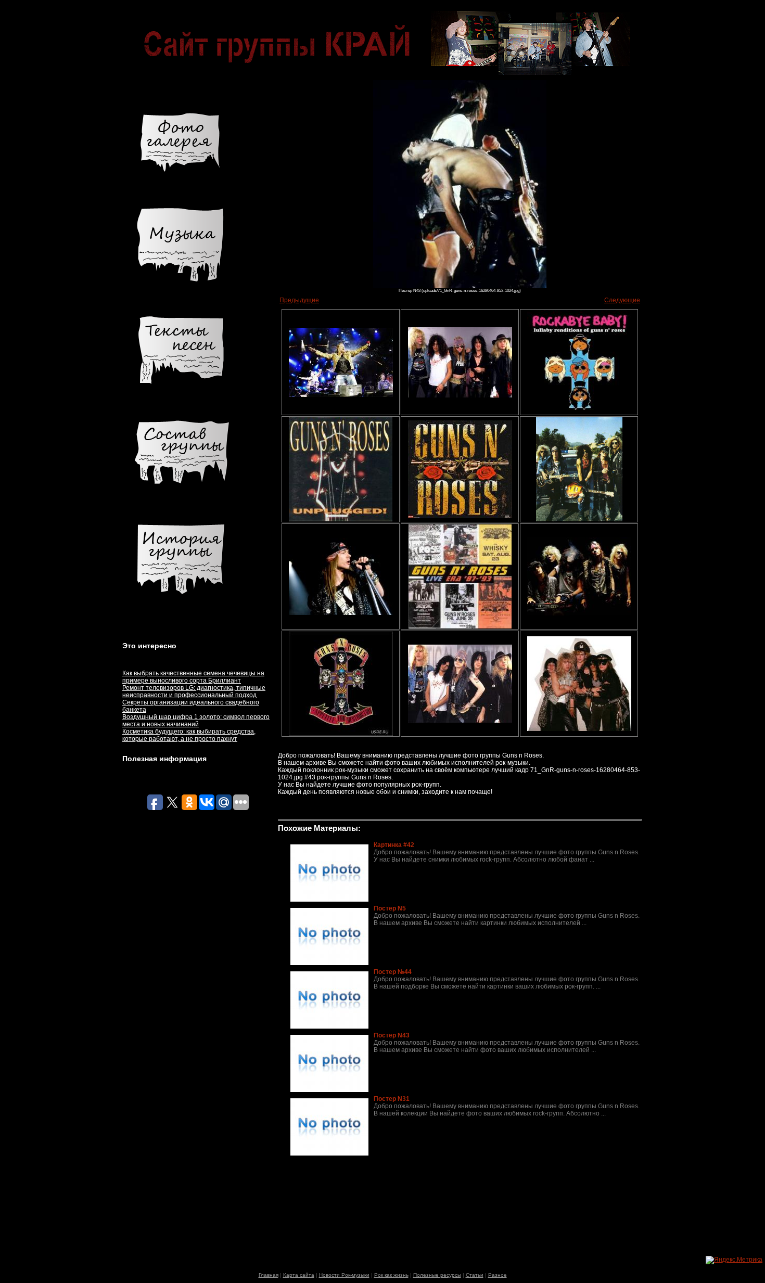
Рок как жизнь (391, 1275)
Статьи (474, 1275)
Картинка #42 (394, 845)
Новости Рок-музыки (344, 1275)
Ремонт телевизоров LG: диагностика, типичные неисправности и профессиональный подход (193, 691)
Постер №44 (393, 972)
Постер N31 (392, 1098)
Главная (268, 1275)
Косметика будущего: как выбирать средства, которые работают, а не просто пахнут (189, 735)
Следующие (622, 300)
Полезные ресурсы (437, 1275)
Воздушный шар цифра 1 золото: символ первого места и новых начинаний (196, 720)
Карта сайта (298, 1275)
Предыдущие (299, 300)
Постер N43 (392, 1035)
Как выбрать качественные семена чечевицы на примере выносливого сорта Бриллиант (193, 677)
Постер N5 (390, 908)
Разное (497, 1275)
